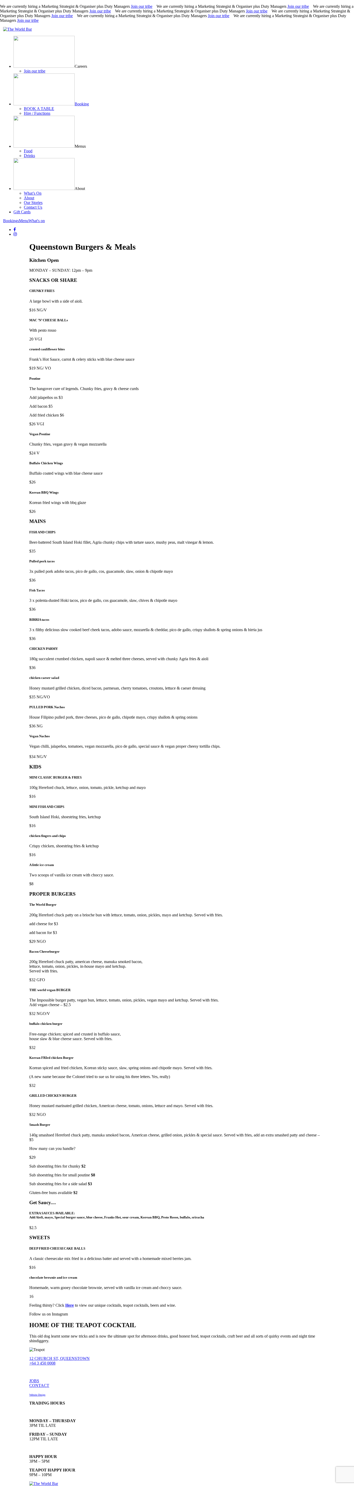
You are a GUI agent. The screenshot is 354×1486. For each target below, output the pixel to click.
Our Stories (33, 202)
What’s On (32, 193)
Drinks (29, 155)
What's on (37, 221)
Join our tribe (141, 6)
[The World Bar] (17, 29)
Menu (24, 221)
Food (28, 151)
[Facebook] (14, 229)
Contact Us (33, 207)
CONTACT (39, 1385)
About (29, 198)
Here (69, 1305)
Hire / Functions (37, 113)
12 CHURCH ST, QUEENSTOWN (59, 1358)
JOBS (34, 1381)
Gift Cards (22, 212)
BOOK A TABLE (39, 108)
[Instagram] (15, 234)
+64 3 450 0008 (42, 1363)
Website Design (37, 1394)
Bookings (11, 221)
